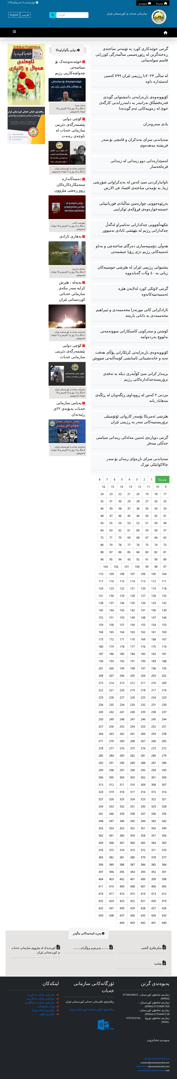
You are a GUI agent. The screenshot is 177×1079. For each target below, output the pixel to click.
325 (122, 799)
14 (121, 487)
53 (129, 523)
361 (111, 835)
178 (122, 647)
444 (122, 923)
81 (164, 552)
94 (120, 559)
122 (122, 588)
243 (101, 712)
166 (101, 632)
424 (111, 901)
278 (101, 748)
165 (111, 632)
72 (102, 538)
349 (164, 828)
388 (122, 865)
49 (164, 523)
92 (137, 559)
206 (122, 676)
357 (153, 835)
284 (111, 756)
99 (146, 567)
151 (111, 617)
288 (143, 763)
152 (101, 617)
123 (111, 588)
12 (139, 487)
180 (101, 647)
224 (153, 697)
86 (120, 552)
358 (143, 835)
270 (111, 741)
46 (120, 516)
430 (122, 908)
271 (101, 741)
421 (143, 901)
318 (122, 792)
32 (102, 501)
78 (120, 545)
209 (164, 683)
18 (155, 494)
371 (153, 850)
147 (153, 617)
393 (143, 872)
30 (120, 501)
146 (164, 617)
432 (101, 908)
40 (102, 508)
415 (132, 894)
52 (137, 523)
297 (122, 770)
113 (143, 581)
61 (129, 530)
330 (143, 806)
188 (164, 661)
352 (132, 828)
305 (111, 777)
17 (164, 494)
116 (111, 581)
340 (111, 814)
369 (101, 843)
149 (132, 617)
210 (153, 683)
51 (146, 523)
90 (155, 559)
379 (143, 857)
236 (101, 705)
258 (164, 734)
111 (164, 581)
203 (153, 676)
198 (132, 668)
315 (153, 792)
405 (164, 886)
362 (101, 835)
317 (132, 792)
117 (101, 581)
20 (137, 494)
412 (164, 894)
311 (122, 785)
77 (129, 545)
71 (111, 538)
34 (155, 508)
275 (132, 748)
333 (111, 806)
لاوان (42, 1014)
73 (164, 545)
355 (101, 828)
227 (122, 697)
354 (111, 828)
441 (153, 923)
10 (157, 487)
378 (153, 857)
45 (129, 516)
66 (155, 538)
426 (164, 908)
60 (137, 530)
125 (164, 596)
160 (164, 632)
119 (153, 588)
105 (153, 574)
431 (111, 908)
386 (143, 865)
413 (153, 894)
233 (132, 705)
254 (132, 726)
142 (132, 610)
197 (143, 668)
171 (122, 639)
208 (101, 676)
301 (153, 777)
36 (137, 508)
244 (164, 719)
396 (111, 872)
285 (101, 756)
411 (101, 886)
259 (153, 734)
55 (111, 523)
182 (153, 654)
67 (146, 538)
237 (164, 712)
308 (153, 785)
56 (102, 523)
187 (101, 654)
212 (132, 683)
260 (143, 734)
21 (129, 494)
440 (164, 923)
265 (164, 741)
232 (143, 705)
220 (122, 690)
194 (101, 661)
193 (111, 661)
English (14, 14)
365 (143, 843)
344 (143, 821)
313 (101, 785)
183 (143, 654)
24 (102, 494)
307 (164, 785)
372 (143, 850)
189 (153, 661)
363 (164, 843)
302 (143, 777)
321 (164, 799)
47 (111, 516)
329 (153, 806)
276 (122, 748)
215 (101, 683)
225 (143, 697)
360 (122, 835)
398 (164, 879)
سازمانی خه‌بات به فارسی (40, 998)
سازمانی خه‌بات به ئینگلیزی (40, 1002)
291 (111, 763)
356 (164, 835)
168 (153, 639)
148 (143, 617)
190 (143, 661)
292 (101, 763)
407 (143, 886)
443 (132, 923)
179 (111, 647)
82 (155, 552)
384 (164, 865)
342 (164, 821)
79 (111, 545)
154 (153, 625)
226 (132, 697)
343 (153, 821)
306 (101, 777)
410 (111, 886)
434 (153, 915)
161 (153, 632)
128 (132, 596)
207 (111, 676)
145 (101, 610)
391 (164, 872)
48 (102, 516)
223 (164, 697)
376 (101, 850)
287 (153, 763)
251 (164, 726)
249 (111, 719)
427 (153, 908)
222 (101, 690)
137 (111, 603)
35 (146, 508)
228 (111, 697)
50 (155, 523)
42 (155, 516)
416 (122, 894)
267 (143, 741)
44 (137, 516)
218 (143, 690)
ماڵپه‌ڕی (50, 1014)
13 (130, 487)
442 (143, 923)
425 (101, 901)
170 (132, 639)
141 (143, 610)
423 (122, 901)
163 (132, 632)
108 (122, 574)
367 (122, 843)
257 (101, 726)
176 (143, 647)
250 (101, 719)
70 (120, 538)
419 (164, 901)
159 (101, 625)
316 (143, 792)
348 (101, 821)
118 (164, 588)
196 (153, 668)
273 (153, 748)
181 (164, 654)
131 (101, 596)
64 (102, 530)
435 (143, 915)
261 (132, 734)
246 (143, 719)
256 (111, 726)
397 (101, 872)
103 (105, 567)
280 (153, 756)
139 (164, 610)
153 (164, 625)
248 (122, 719)
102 (116, 567)
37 (129, 508)
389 (111, 865)
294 (153, 770)
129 (122, 596)
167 (164, 639)
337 (143, 814)
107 (132, 574)
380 (132, 857)
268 (132, 741)
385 (153, 865)
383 (101, 857)
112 (153, 581)
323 (143, 799)
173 (101, 639)
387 (132, 865)
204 (143, 676)
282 (132, 756)
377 (164, 857)
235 (111, 705)
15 (112, 487)
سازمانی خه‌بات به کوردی (41, 994)
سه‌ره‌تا (162, 479)
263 (111, 734)
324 (132, 799)
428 (143, 908)
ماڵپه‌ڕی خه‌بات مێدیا (43, 1010)
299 (101, 770)
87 (111, 552)
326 (111, 799)
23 (111, 494)
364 (153, 843)
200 (111, 668)
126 (153, 596)
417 (111, 894)
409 (122, 886)
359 (132, 835)
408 (132, 886)
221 (111, 690)
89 (164, 559)
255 (122, 726)
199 (122, 668)
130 (111, 596)
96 (102, 559)
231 (153, 705)
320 (101, 792)
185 (122, 654)
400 (143, 879)
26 (155, 501)
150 (122, 617)
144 (111, 610)
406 (153, 886)
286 (164, 763)
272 (164, 748)
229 (101, 697)
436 (132, 915)
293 (164, 770)
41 (164, 516)
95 (111, 559)
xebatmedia (142, 1066)
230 (164, 705)
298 (111, 770)
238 (153, 712)
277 (111, 748)
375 (111, 850)
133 (153, 603)
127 (143, 596)
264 (101, 734)
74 (155, 545)
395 (122, 872)
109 (111, 574)
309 (143, 785)
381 (122, 857)
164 (122, 632)
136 (122, 603)
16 (103, 487)
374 (122, 850)
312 (111, 785)
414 (143, 894)
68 (137, 538)
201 (101, 668)
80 (102, 545)
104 (164, 574)
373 (132, 850)
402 (122, 879)
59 (146, 530)
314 (164, 792)
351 (143, 828)
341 (101, 814)
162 (143, 632)
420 (153, 901)
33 (164, 508)
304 (122, 777)
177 (132, 647)
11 (148, 487)
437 (122, 915)
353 (122, 828)
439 (101, 915)
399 (153, 879)
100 (137, 567)
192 (122, 661)
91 (146, 559)
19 (146, 494)
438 (111, 915)
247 (132, 719)
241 (122, 712)
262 (122, 734)
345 (132, 821)
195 (164, 668)
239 (143, 712)
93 (129, 559)
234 (122, 705)
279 (164, 756)
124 (101, 588)
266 (153, 741)
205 (132, 676)
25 (164, 501)
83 (146, 552)
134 (143, 603)
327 (101, 799)
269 (122, 741)
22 (120, 494)
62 (120, 530)
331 (132, 806)
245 (153, 719)
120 (143, 588)
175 (153, 647)
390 (101, 865)
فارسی (25, 14)
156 (132, 625)
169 (143, 639)
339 (122, 814)
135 (132, 603)
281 (143, 756)
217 (153, 690)
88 (102, 552)
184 (132, 654)
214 (111, 683)
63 (111, 530)
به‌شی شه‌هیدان (46, 1006)
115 (122, 581)
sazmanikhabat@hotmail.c (151, 1070)
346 (122, 821)
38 (120, 508)
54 (120, 523)
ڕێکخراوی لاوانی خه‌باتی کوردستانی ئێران (91, 1009)
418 (101, 894)
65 (164, 538)
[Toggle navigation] (14, 32)
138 (101, 603)
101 (126, 567)
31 (111, 501)
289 (132, 763)
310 (132, 785)
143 (122, 610)
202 (164, 676)
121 (132, 588)
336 (153, 814)
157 (122, 625)
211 (143, 683)
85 (129, 552)
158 (111, 625)
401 (132, 879)
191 (132, 661)
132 (164, 603)
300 (164, 777)
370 (164, 850)
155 (143, 625)
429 (132, 908)
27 (146, 501)
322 (153, 799)
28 (137, 501)
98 (155, 567)
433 (164, 915)
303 (132, 777)
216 (164, 690)
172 (111, 639)
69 (129, 538)
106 (143, 574)
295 (143, 770)
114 (132, 581)
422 (132, 901)
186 (111, 654)
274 (143, 748)
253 (143, 726)
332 (122, 806)
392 (153, 872)
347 (111, 821)
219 (132, 690)
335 (164, 814)
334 (101, 806)
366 (132, 843)
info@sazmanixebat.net (156, 1058)
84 (137, 552)
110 (101, 574)
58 (155, 530)
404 (101, 879)
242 (111, 712)
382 (111, 857)
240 (132, 712)
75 (146, 545)
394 (132, 872)
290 (122, 763)
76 (137, 545)
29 (129, 501)
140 (153, 610)
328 (164, 806)
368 (111, 843)
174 (164, 647)
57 (164, 530)
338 (132, 814)
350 (153, 828)
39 (111, 508)
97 (164, 567)
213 (122, 683)
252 (153, 726)
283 (122, 756)
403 (111, 879)
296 (132, 770)
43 (146, 516)
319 (111, 792)
